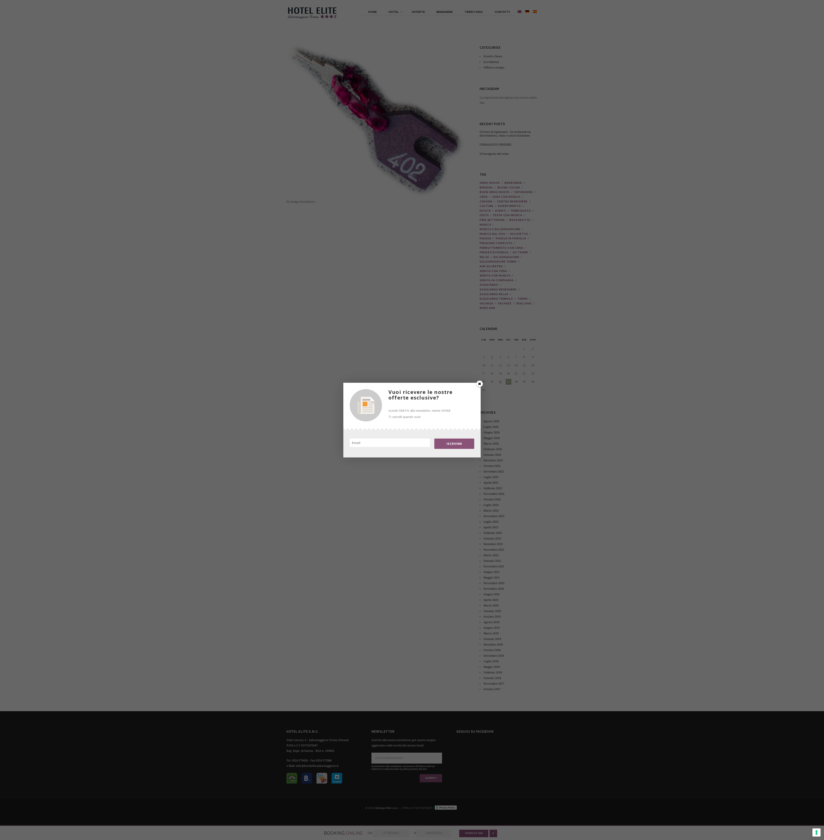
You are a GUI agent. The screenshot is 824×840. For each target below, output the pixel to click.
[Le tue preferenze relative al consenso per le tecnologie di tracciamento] (816, 832)
